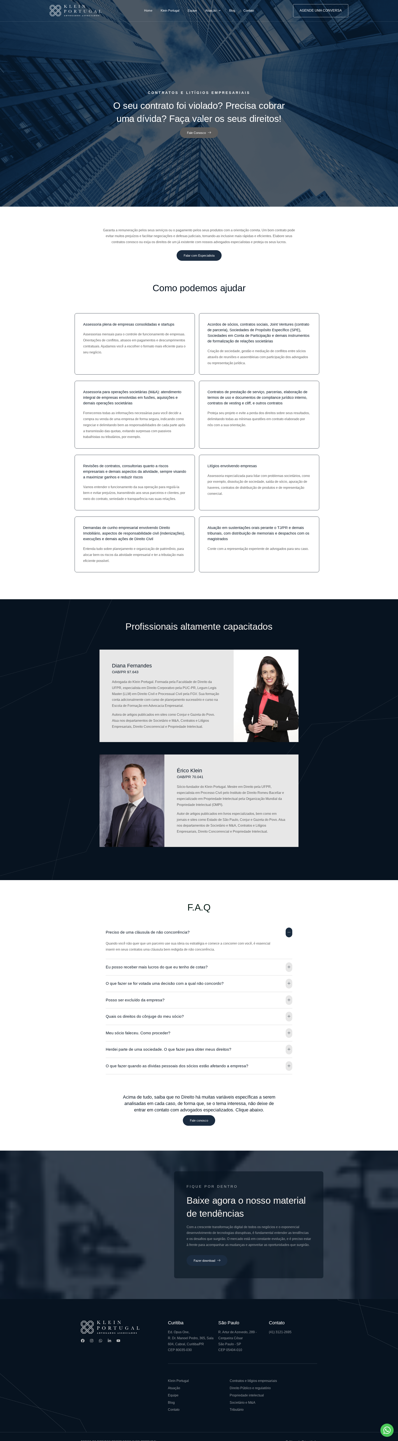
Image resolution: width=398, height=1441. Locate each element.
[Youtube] (118, 1341)
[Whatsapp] (100, 1341)
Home (148, 10)
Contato (248, 10)
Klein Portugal (170, 10)
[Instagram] (91, 1341)
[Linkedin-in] (109, 1341)
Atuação (210, 10)
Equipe (192, 10)
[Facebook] (83, 1341)
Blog (232, 10)
